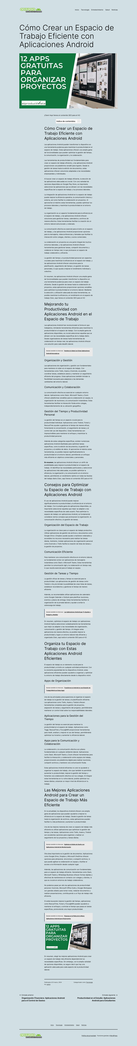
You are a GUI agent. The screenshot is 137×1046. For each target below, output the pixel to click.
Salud (107, 10)
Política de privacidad (89, 1036)
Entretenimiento (97, 10)
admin (48, 984)
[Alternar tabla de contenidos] (78, 121)
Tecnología (85, 10)
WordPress (113, 1036)
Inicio (77, 10)
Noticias (115, 10)
